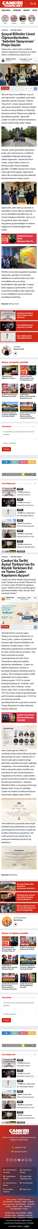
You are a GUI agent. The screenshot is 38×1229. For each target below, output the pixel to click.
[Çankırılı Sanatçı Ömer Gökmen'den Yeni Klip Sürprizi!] (28, 370)
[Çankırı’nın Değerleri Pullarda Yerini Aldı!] (10, 388)
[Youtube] (19, 1160)
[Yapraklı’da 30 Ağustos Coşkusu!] (10, 370)
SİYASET (26, 10)
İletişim (14, 1199)
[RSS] (30, 1160)
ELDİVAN (8, 1215)
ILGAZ (14, 1215)
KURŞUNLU (7, 1217)
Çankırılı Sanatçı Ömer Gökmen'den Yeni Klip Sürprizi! (27, 378)
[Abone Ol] (35, 88)
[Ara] (32, 4)
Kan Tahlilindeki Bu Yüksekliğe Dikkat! (26, 514)
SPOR (34, 10)
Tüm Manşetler (27, 1183)
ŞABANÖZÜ (21, 1217)
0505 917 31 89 (20, 1147)
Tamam (26, 1226)
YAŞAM (25, 1209)
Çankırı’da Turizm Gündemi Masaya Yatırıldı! (26, 985)
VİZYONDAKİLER (15, 1209)
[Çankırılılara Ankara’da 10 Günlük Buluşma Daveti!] (28, 388)
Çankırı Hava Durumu (25, 1171)
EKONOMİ (17, 1202)
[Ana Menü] (35, 4)
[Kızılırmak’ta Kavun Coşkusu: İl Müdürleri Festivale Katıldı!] (10, 406)
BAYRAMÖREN (21, 1213)
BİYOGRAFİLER (8, 1202)
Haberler (4, 30)
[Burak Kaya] (7, 921)
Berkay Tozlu (19, 349)
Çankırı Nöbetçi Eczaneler (9, 1171)
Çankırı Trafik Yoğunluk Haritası (26, 1178)
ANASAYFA (6, 10)
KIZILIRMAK (21, 1215)
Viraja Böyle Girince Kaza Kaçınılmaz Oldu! (26, 525)
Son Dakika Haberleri (8, 1190)
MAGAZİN (30, 1204)
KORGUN (29, 1215)
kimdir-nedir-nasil (9, 1204)
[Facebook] (7, 1160)
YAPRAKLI (30, 1217)
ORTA (14, 1217)
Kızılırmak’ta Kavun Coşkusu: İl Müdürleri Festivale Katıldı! (9, 414)
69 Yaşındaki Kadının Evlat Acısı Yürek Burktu (26, 535)
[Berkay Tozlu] (7, 350)
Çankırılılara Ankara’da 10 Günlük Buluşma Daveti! (27, 396)
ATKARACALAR (10, 1213)
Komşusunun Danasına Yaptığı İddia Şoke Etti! (25, 545)
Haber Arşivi (27, 1189)
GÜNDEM (17, 10)
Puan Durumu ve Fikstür (10, 1184)
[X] (11, 1160)
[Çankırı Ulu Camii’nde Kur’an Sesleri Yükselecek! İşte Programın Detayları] (28, 406)
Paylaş (6, 88)
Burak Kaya (18, 920)
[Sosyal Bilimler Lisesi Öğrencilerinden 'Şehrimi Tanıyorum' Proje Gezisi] (19, 75)
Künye (9, 1199)
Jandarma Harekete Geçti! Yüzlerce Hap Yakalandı (26, 493)
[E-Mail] (15, 353)
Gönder (6, 449)
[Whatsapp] (26, 1160)
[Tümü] (35, 483)
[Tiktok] (23, 1160)
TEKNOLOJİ (27, 1206)
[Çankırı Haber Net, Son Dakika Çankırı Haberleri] (12, 3)
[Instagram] (15, 1160)
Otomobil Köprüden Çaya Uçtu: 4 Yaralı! (26, 504)
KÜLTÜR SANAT (16, 30)
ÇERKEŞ (30, 1213)
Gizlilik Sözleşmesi (24, 1199)
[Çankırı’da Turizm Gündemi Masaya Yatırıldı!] (28, 977)
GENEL (20, 489)
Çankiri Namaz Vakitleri (9, 1178)
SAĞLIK (8, 1206)
